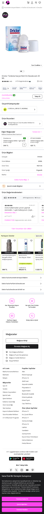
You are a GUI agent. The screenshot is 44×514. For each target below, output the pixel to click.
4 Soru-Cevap (6, 98)
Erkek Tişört (26, 400)
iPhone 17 (25, 418)
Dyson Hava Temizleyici (30, 437)
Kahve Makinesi (27, 440)
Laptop (24, 427)
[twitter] (16, 471)
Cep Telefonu (26, 404)
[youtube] (27, 471)
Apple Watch (26, 391)
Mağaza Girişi (22, 341)
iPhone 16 (25, 424)
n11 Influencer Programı (11, 418)
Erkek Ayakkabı (27, 397)
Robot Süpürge (27, 375)
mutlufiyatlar (7, 95)
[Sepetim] (28, 3)
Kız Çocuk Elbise (27, 414)
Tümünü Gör (36, 132)
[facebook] (11, 471)
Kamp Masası (26, 443)
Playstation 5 (26, 388)
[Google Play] (15, 459)
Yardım (5, 389)
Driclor (39, 175)
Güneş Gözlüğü (27, 421)
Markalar (6, 375)
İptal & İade (6, 395)
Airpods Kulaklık (27, 384)
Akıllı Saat (25, 381)
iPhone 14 (25, 378)
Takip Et (37, 96)
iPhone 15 (25, 411)
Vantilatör (25, 430)
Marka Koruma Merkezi (11, 372)
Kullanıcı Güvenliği (9, 402)
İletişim (5, 378)
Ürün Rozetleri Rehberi (10, 414)
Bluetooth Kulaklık (28, 394)
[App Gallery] (28, 459)
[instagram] (22, 471)
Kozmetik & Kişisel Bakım (12, 7)
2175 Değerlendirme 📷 (23, 81)
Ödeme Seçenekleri (9, 392)
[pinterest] (32, 471)
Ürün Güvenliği (8, 405)
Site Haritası (7, 408)
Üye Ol (5, 386)
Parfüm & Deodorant (28, 7)
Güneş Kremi (26, 434)
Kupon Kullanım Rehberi (11, 411)
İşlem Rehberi (7, 398)
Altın (23, 372)
